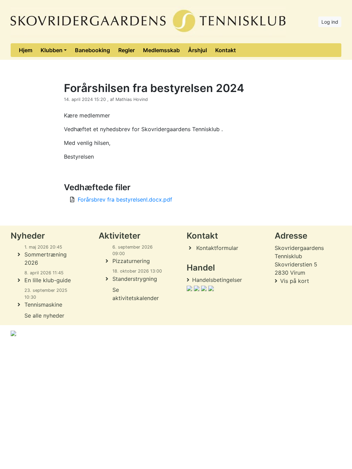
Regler (126, 50)
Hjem (25, 50)
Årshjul (197, 50)
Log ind (329, 22)
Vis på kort (294, 280)
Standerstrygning (134, 278)
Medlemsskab (161, 50)
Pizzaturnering (131, 261)
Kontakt (225, 50)
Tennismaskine (43, 304)
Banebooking (92, 50)
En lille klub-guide (47, 280)
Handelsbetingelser (217, 279)
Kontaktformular (217, 247)
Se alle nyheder (44, 315)
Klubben (52, 50)
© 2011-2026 (25, 351)
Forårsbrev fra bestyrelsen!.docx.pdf (125, 199)
